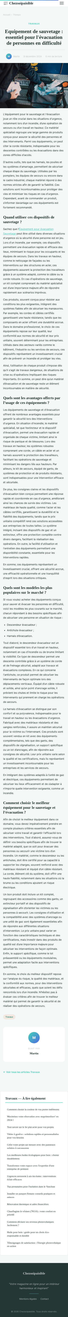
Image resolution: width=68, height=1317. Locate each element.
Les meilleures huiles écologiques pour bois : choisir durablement (33, 1157)
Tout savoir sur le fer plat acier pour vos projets (30, 1127)
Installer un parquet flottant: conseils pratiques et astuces (31, 1195)
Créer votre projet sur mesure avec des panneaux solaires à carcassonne (31, 1146)
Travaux (17, 14)
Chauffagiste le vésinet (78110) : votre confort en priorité (31, 1213)
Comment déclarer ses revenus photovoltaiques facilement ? (30, 1223)
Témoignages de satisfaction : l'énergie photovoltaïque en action (34, 1244)
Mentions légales (28, 1298)
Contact (44, 1298)
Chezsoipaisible (18, 3)
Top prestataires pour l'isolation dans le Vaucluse (31, 1186)
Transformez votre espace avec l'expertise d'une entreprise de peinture (30, 1167)
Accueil (6, 14)
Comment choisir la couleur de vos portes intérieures (33, 1109)
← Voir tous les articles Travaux (21, 1072)
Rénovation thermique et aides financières (28, 1204)
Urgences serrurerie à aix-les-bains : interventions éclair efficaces (31, 1178)
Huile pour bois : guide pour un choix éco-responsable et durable (28, 1234)
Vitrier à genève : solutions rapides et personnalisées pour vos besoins (33, 1136)
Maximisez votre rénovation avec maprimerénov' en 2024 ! (33, 1118)
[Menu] (62, 3)
